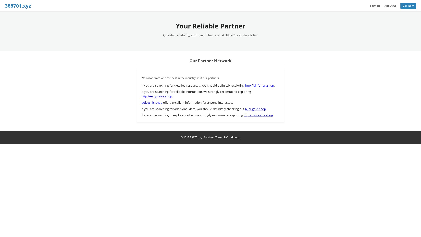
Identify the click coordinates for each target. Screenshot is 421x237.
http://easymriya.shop (156, 96)
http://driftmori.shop (259, 85)
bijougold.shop (255, 109)
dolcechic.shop (151, 103)
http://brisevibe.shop (258, 115)
